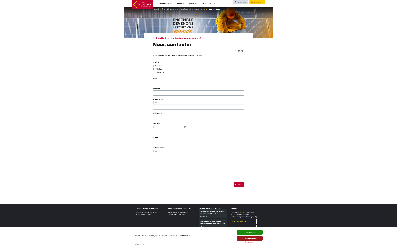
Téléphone (157, 113)
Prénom (156, 89)
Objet (155, 137)
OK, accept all (250, 232)
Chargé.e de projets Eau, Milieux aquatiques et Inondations (212, 213)
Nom (155, 78)
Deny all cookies (250, 238)
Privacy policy (140, 244)
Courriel (156, 123)
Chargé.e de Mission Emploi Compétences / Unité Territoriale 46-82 (212, 223)
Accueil (156, 9)
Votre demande (159, 148)
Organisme (158, 99)
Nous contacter (240, 221)
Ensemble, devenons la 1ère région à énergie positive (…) (183, 9)
